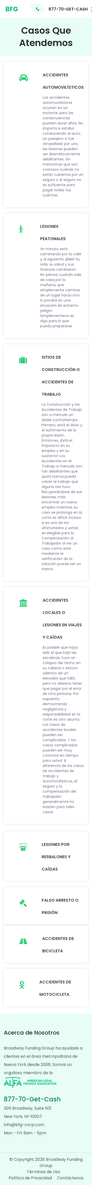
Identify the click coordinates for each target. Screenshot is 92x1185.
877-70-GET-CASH (68, 9)
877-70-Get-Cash (32, 1099)
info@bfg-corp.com (24, 1125)
